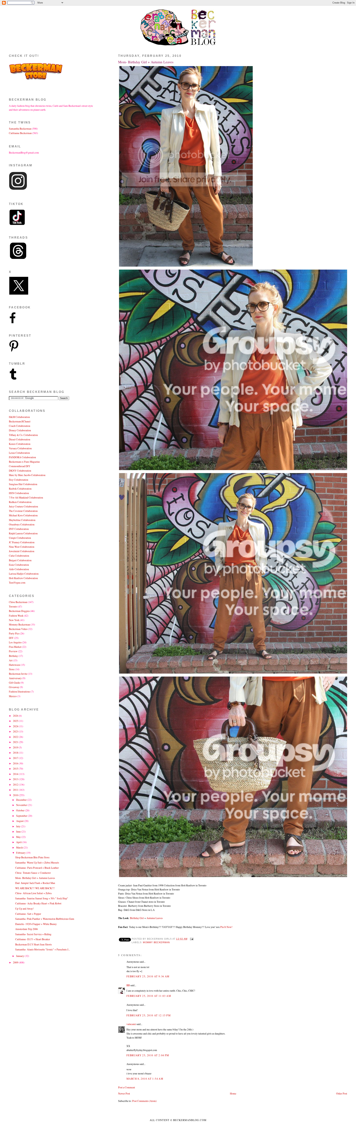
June (18, 831)
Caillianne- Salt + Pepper (28, 914)
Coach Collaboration (19, 426)
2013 (16, 779)
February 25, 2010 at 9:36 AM (147, 976)
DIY (11, 638)
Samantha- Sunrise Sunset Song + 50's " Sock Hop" (41, 898)
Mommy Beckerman (156, 942)
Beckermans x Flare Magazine (24, 461)
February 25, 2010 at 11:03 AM (148, 996)
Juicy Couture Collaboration (23, 506)
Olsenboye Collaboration (21, 524)
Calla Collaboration (19, 555)
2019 (16, 747)
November (22, 805)
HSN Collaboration (19, 493)
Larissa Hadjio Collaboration (24, 573)
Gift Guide (14, 682)
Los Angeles (15, 642)
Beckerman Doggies (19, 611)
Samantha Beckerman (20, 128)
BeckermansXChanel (19, 421)
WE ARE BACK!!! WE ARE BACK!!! (35, 888)
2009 (16, 962)
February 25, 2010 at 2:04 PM (147, 1055)
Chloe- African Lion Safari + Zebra (33, 893)
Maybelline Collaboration (22, 520)
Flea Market (15, 647)
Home (233, 1093)
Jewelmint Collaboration (21, 551)
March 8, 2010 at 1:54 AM (144, 1078)
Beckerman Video (18, 629)
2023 (16, 731)
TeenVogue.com (17, 582)
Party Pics (14, 633)
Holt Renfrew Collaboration (23, 578)
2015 (16, 768)
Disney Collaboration (20, 430)
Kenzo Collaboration (19, 444)
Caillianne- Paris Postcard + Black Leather (37, 867)
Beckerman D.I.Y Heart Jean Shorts (33, 944)
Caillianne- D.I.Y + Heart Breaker (32, 939)
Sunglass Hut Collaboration (23, 484)
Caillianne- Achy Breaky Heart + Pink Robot (38, 903)
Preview (13, 651)
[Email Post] (191, 939)
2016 (16, 763)
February (21, 852)
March (19, 847)
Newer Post (124, 1093)
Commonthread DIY (19, 466)
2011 (16, 789)
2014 (16, 774)
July (18, 826)
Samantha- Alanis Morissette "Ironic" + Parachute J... (42, 949)
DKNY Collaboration (20, 470)
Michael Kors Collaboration (23, 515)
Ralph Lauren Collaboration (23, 533)
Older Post (341, 1093)
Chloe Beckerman (18, 602)
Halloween (14, 665)
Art (10, 660)
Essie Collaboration (19, 564)
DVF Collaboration (19, 529)
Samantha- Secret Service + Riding (33, 934)
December (21, 800)
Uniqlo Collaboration (20, 538)
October (20, 810)
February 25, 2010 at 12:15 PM (148, 1015)
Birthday (13, 656)
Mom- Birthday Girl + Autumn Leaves (146, 62)
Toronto (13, 606)
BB (128, 985)
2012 (16, 784)
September (22, 815)
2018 (16, 752)
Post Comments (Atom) (144, 1101)
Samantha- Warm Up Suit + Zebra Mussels (37, 862)
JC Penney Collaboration (21, 542)
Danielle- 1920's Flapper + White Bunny (36, 924)
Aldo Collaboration (19, 569)
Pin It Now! (226, 927)
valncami (131, 1024)
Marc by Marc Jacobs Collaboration (27, 475)
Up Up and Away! (24, 908)
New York (14, 620)
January (20, 956)
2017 (16, 758)
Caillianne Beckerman (20, 133)
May (18, 837)
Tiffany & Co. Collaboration (23, 435)
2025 (16, 721)
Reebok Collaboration (20, 488)
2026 (16, 715)
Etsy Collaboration (18, 479)
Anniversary (15, 678)
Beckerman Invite (18, 673)
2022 (16, 737)
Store (11, 669)
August (20, 821)
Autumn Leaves (154, 918)
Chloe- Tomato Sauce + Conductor (33, 872)
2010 (16, 795)
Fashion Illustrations (19, 691)
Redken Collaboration (20, 502)
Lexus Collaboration (19, 453)
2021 (16, 742)
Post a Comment (126, 1087)
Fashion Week (16, 615)
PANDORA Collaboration (22, 457)
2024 (16, 726)
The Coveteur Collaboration (23, 511)
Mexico (13, 696)
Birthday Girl (137, 918)
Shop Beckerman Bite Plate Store (32, 857)
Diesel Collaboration (19, 439)
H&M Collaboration (19, 417)
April (19, 842)
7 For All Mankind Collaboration (26, 497)
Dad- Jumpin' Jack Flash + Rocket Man (35, 883)
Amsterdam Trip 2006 (26, 929)
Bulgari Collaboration (20, 560)
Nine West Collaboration (21, 546)
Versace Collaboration (20, 448)
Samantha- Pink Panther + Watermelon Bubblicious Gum (44, 919)
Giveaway (14, 687)
